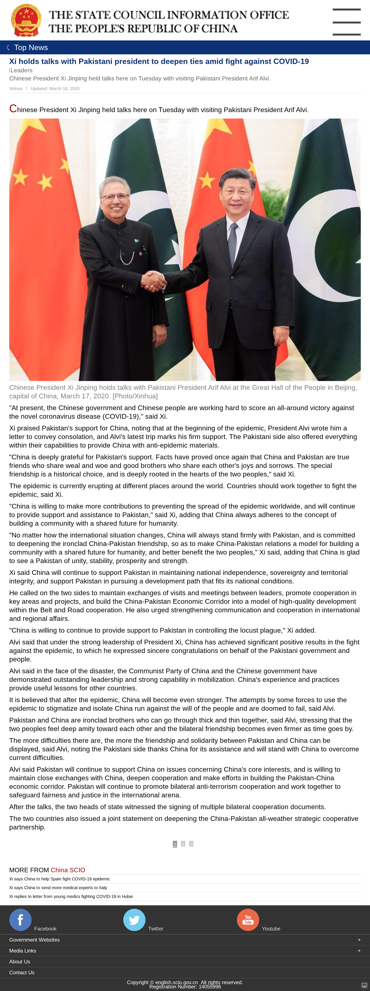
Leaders (21, 70)
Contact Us (21, 972)
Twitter (155, 929)
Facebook (45, 929)
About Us (19, 961)
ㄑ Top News (25, 47)
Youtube (271, 929)
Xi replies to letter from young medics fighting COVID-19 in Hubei (71, 896)
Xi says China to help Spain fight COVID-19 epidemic (59, 879)
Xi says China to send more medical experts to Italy (58, 887)
